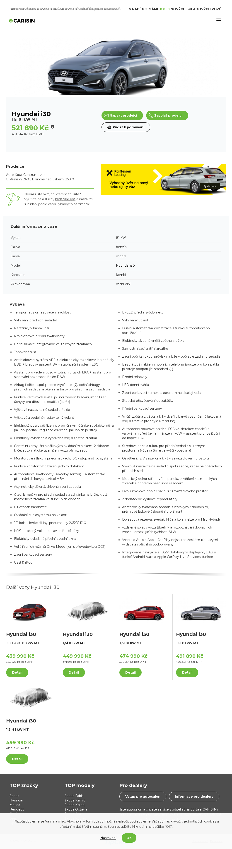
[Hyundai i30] (31, 610)
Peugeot (17, 809)
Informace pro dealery (194, 796)
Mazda (15, 805)
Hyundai (122, 265)
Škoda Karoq (75, 805)
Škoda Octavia (76, 809)
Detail (17, 672)
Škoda (14, 796)
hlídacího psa (65, 199)
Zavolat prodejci (168, 115)
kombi (121, 275)
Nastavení (108, 838)
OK (129, 838)
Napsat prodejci (123, 115)
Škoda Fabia (74, 796)
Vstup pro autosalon (142, 796)
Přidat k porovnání (128, 127)
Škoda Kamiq (75, 800)
